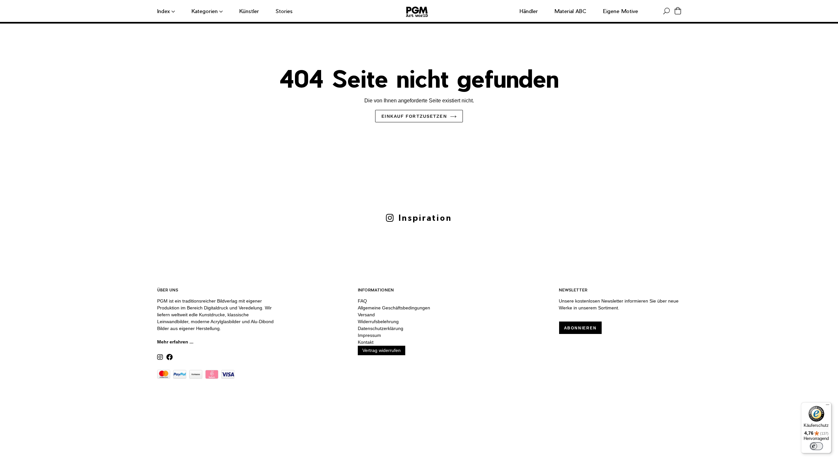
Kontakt (365, 342)
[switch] (816, 446)
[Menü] (827, 406)
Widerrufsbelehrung (378, 321)
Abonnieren (580, 328)
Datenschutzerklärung (380, 328)
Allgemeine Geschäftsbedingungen (394, 307)
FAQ (362, 301)
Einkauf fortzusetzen (413, 116)
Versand (366, 314)
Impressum (369, 335)
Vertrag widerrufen (381, 350)
